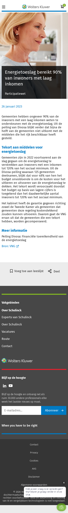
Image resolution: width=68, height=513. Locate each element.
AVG (34, 468)
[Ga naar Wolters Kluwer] (17, 360)
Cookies (34, 460)
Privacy (34, 452)
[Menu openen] (4, 7)
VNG (12, 246)
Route (6, 339)
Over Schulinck (12, 324)
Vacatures (8, 331)
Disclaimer (34, 476)
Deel (56, 271)
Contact (7, 346)
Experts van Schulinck (17, 317)
